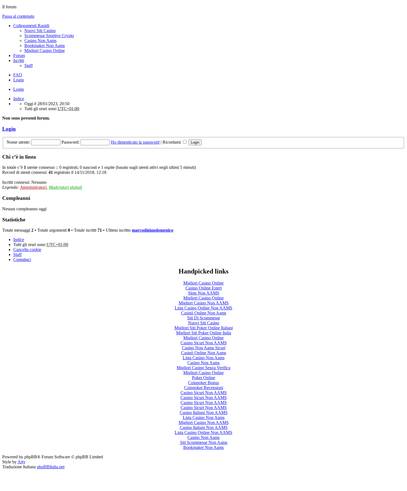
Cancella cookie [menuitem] (27, 249)
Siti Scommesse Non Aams (203, 442)
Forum (19, 55)
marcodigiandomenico (152, 230)
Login (18, 89)
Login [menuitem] (18, 79)
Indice (18, 239)
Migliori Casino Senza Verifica (203, 367)
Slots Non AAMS (203, 293)
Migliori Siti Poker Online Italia (203, 332)
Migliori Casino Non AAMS (204, 303)
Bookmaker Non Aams (44, 45)
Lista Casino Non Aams (204, 357)
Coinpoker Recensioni (203, 387)
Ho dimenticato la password (135, 142)
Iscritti (18, 60)
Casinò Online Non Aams (203, 313)
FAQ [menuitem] (17, 75)
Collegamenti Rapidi (31, 25)
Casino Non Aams (40, 40)
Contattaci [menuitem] (22, 259)
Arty (21, 461)
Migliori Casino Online (44, 50)
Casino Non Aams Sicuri (203, 347)
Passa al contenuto (18, 16)
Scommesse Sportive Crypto (49, 35)
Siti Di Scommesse (203, 318)
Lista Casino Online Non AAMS (203, 308)
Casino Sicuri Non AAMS (204, 342)
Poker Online (203, 377)
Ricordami (172, 142)
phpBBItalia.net (51, 466)
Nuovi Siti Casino (40, 30)
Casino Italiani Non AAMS (204, 412)
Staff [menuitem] (28, 65)
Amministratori (33, 187)
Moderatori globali (65, 187)
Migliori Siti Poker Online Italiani (203, 327)
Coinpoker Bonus (203, 382)
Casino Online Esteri (204, 288)
